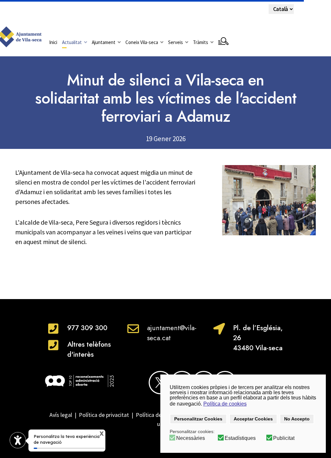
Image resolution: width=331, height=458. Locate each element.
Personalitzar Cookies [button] (198, 418)
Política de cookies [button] (225, 404)
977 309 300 (87, 328)
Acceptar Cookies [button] (253, 418)
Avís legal (60, 415)
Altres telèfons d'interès (89, 349)
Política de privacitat (104, 415)
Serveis (175, 42)
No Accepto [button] (297, 418)
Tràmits (200, 42)
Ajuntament (103, 42)
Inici (53, 42)
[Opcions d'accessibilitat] (18, 440)
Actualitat (72, 42)
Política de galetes (158, 415)
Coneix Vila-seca (141, 42)
